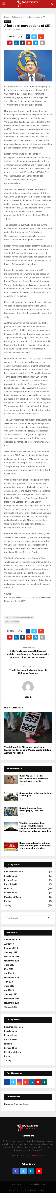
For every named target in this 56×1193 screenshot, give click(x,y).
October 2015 (10, 1007)
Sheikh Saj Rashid (28, 1190)
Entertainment (10, 876)
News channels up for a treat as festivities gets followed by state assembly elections (35, 845)
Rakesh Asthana (12, 622)
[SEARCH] (49, 918)
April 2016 (9, 990)
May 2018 (8, 969)
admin (9, 30)
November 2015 (11, 1003)
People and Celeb (12, 897)
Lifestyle (8, 888)
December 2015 (11, 999)
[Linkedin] (31, 1171)
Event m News (10, 880)
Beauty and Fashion (13, 871)
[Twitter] (23, 1171)
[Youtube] (39, 1171)
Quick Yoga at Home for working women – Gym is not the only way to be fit (33, 778)
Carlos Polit (13, 1190)
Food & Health (11, 884)
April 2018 (9, 973)
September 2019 (12, 940)
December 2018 (11, 956)
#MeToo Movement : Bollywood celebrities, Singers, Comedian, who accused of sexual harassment (28, 654)
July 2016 (8, 982)
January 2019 (10, 952)
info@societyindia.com (33, 1155)
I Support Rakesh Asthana (22, 617)
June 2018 (9, 965)
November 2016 (11, 977)
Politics (7, 21)
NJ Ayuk (41, 1190)
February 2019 (11, 948)
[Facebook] (15, 1171)
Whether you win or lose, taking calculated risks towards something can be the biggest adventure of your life (35, 827)
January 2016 (10, 994)
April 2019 (9, 944)
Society (7, 905)
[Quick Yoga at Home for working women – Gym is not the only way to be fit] (11, 779)
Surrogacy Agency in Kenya (16, 1104)
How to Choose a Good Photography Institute (31, 809)
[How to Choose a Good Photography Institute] (11, 811)
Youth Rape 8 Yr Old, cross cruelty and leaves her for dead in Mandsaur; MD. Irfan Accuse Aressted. (27, 750)
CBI (7, 617)
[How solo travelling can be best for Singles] (11, 796)
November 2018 (11, 961)
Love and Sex (10, 893)
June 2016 (9, 986)
